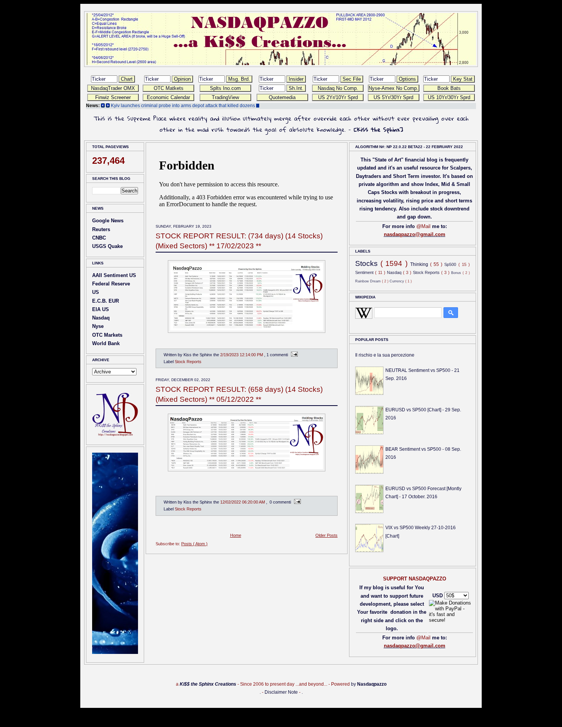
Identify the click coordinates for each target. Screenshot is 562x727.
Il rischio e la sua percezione (384, 355)
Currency (397, 281)
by (353, 684)
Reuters (101, 229)
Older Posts (326, 535)
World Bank (106, 343)
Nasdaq (101, 318)
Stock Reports (188, 361)
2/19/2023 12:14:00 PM (242, 354)
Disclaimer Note (281, 692)
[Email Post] (293, 354)
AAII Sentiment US (114, 275)
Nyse (98, 326)
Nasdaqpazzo (372, 684)
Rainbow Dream (368, 281)
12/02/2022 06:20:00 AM (243, 502)
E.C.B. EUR (105, 301)
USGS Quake (107, 246)
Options (407, 79)
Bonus (457, 273)
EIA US (100, 309)
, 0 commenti (279, 502)
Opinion (182, 79)
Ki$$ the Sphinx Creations (208, 684)
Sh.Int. (296, 88)
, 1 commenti (276, 354)
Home (235, 535)
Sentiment (365, 272)
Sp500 (451, 264)
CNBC (99, 238)
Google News (107, 220)
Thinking (420, 264)
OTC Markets (107, 335)
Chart (126, 79)
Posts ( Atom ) (194, 543)
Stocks (367, 263)
